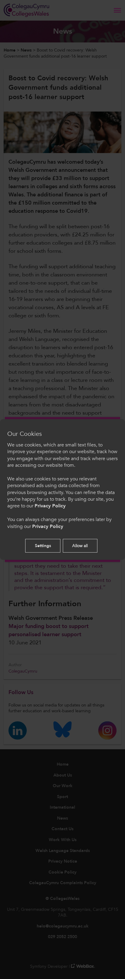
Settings (43, 546)
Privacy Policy (50, 506)
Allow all (80, 546)
